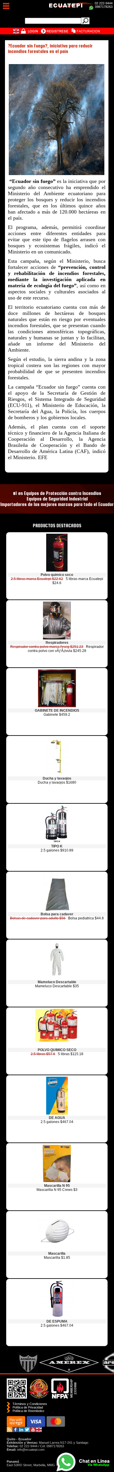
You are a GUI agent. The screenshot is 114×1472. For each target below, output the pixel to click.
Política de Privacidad (28, 1407)
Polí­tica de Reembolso (28, 1411)
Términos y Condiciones (30, 1404)
